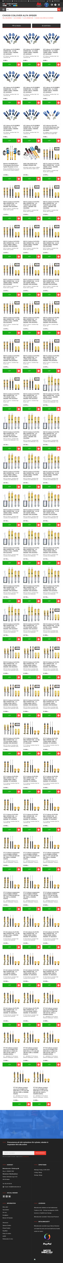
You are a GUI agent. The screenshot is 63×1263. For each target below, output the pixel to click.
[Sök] (59, 9)
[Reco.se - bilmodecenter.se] (46, 4)
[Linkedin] (9, 1196)
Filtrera (17, 25)
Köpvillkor (5, 1230)
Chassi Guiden (6, 1228)
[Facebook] (4, 1196)
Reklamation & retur (8, 1239)
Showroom (5, 1222)
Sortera (47, 25)
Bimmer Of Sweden (8, 1218)
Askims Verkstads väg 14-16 (10, 1176)
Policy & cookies (7, 1233)
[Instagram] (6, 1196)
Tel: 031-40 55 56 (7, 1183)
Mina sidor (5, 1207)
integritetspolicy (26, 1156)
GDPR (4, 1236)
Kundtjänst (5, 1215)
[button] (3, 9)
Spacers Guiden (7, 1225)
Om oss (5, 1212)
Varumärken (6, 1209)
